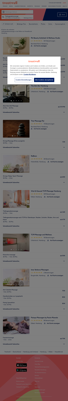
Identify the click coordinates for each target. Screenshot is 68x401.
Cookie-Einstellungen (24, 80)
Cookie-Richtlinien (30, 74)
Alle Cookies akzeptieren (44, 80)
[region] (34, 70)
